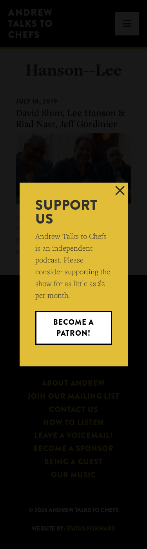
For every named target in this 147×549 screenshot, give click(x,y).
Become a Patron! (73, 327)
